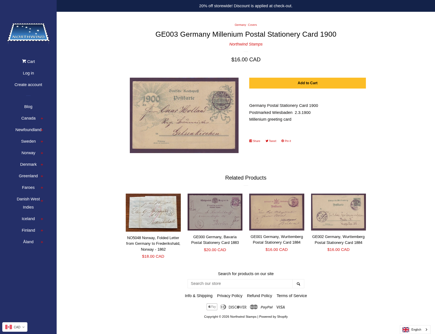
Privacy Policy (229, 295)
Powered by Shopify (273, 316)
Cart (30, 61)
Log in (28, 73)
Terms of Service (292, 295)
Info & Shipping (199, 295)
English (416, 329)
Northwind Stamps (246, 44)
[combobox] (415, 329)
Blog (28, 106)
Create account (28, 84)
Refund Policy (259, 295)
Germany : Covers (246, 24)
